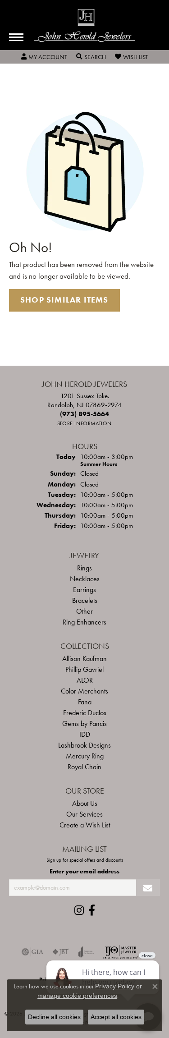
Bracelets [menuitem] (84, 600)
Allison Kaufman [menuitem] (84, 658)
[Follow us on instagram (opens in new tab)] (79, 910)
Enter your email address (84, 871)
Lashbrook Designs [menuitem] (84, 745)
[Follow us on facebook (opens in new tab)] (91, 910)
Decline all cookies (54, 1016)
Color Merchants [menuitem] (84, 691)
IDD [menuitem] (84, 734)
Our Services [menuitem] (84, 814)
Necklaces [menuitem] (85, 578)
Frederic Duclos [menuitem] (84, 712)
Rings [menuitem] (84, 568)
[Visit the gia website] (32, 952)
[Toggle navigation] (16, 37)
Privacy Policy (114, 986)
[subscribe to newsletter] (148, 887)
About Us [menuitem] (84, 803)
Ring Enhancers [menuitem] (84, 622)
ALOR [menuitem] (85, 680)
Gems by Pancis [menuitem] (84, 723)
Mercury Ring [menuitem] (85, 756)
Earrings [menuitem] (84, 589)
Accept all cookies (116, 1016)
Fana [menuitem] (84, 702)
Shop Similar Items (64, 299)
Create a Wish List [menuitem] (84, 825)
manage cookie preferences (77, 995)
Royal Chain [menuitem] (84, 767)
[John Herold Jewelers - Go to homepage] (84, 25)
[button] (44, 57)
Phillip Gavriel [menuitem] (84, 669)
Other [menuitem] (84, 611)
